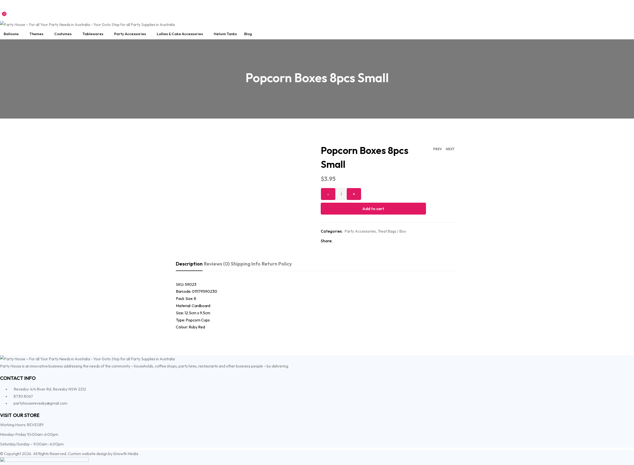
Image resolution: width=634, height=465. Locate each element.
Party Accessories (130, 33)
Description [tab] (189, 264)
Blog (248, 33)
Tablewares (92, 33)
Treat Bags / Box (392, 231)
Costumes (63, 33)
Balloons (11, 33)
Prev (437, 149)
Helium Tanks (225, 33)
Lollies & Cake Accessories (180, 33)
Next (450, 149)
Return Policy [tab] (277, 264)
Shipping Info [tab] (246, 264)
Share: (326, 240)
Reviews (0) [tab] (217, 264)
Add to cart (373, 208)
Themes (36, 33)
